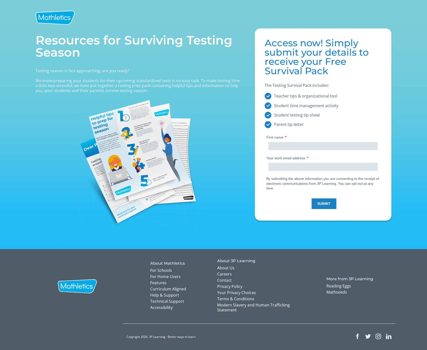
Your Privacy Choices (236, 292)
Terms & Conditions (235, 298)
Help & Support (164, 295)
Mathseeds (336, 292)
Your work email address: (287, 158)
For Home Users (165, 276)
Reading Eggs (338, 285)
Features (158, 282)
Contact (224, 280)
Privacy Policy (229, 286)
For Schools (161, 270)
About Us (226, 267)
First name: (276, 137)
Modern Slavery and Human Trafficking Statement (253, 307)
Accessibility (161, 307)
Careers (224, 274)
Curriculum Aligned (168, 288)
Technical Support (167, 301)
